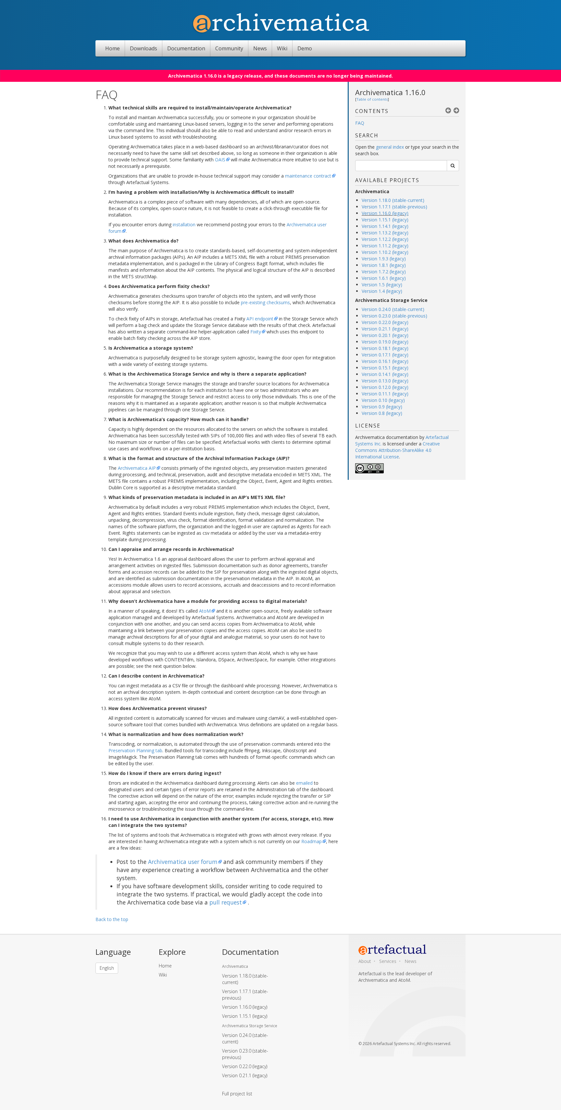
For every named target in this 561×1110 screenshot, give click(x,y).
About (364, 961)
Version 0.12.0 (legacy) (385, 387)
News (260, 48)
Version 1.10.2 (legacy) (385, 252)
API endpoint (259, 319)
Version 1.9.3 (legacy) (384, 259)
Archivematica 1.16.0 (390, 92)
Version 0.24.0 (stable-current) (393, 309)
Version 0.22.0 (244, 1066)
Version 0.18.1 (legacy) (385, 348)
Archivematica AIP (137, 468)
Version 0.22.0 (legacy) (385, 322)
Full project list (237, 1094)
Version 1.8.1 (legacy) (384, 265)
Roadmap (311, 841)
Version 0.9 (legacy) (382, 407)
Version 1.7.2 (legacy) (384, 271)
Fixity (255, 332)
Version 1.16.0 (244, 1007)
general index (390, 147)
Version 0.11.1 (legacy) (385, 394)
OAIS (220, 159)
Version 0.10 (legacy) (383, 400)
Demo (304, 48)
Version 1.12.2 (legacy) (385, 239)
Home (112, 48)
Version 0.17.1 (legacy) (385, 355)
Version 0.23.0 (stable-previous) (394, 316)
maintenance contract (308, 176)
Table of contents (372, 99)
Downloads (143, 48)
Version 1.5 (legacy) (382, 284)
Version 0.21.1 (244, 1075)
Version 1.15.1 (244, 1016)
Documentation (186, 48)
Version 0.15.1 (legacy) (385, 368)
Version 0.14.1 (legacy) (385, 374)
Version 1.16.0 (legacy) (385, 213)
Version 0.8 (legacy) (382, 413)
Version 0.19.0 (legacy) (385, 342)
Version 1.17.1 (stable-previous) (394, 207)
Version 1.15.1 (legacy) (385, 220)
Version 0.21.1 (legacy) (385, 329)
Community (229, 48)
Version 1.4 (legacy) (382, 291)
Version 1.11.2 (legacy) (385, 246)
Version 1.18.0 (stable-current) (393, 200)
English (107, 968)
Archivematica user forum (183, 862)
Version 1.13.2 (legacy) (385, 233)
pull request (225, 902)
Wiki (282, 48)
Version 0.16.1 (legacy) (385, 361)
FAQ (359, 123)
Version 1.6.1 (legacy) (384, 278)
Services (387, 961)
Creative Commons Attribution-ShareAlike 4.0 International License (397, 450)
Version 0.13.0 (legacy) (385, 381)
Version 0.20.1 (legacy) (385, 335)
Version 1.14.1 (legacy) (385, 226)
